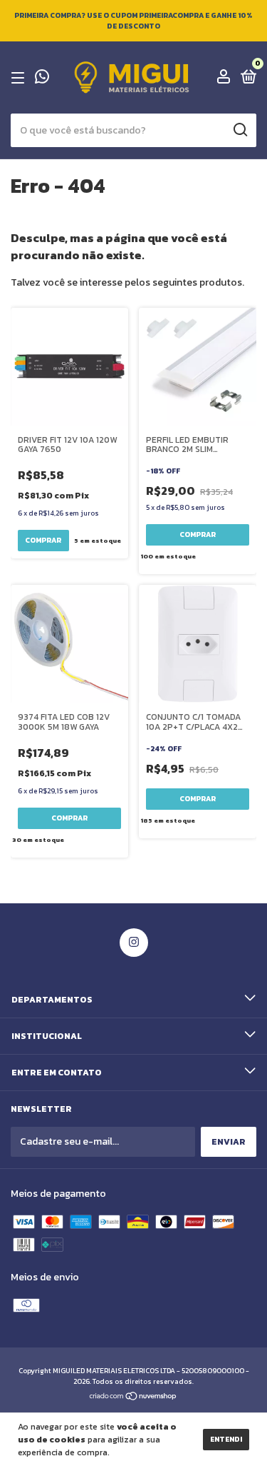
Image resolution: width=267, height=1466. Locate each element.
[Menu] (20, 77)
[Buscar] (239, 130)
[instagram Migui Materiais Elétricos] (134, 942)
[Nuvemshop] (133, 1397)
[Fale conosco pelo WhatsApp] (42, 78)
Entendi (226, 1439)
